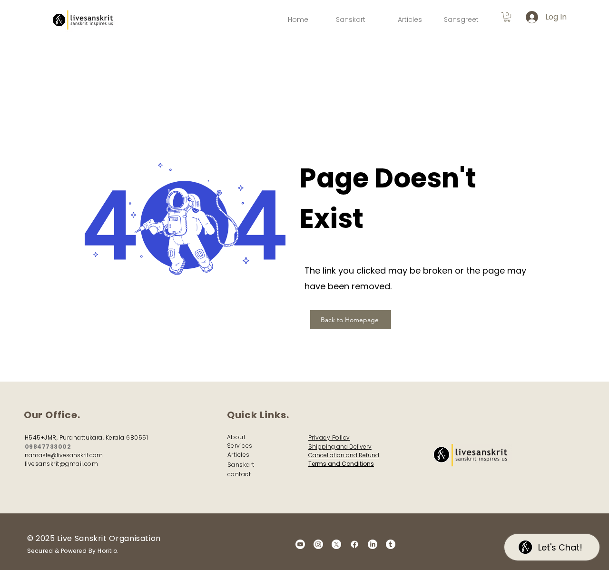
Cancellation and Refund (343, 455)
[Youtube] (300, 544)
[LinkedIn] (372, 544)
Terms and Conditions (341, 464)
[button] (507, 17)
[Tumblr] (390, 544)
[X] (336, 544)
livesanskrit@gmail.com (61, 464)
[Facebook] (354, 544)
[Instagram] (318, 544)
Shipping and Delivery (340, 446)
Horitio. (108, 551)
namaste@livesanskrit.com (64, 455)
